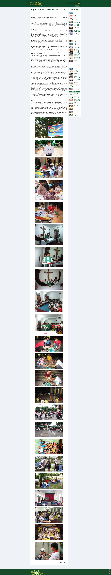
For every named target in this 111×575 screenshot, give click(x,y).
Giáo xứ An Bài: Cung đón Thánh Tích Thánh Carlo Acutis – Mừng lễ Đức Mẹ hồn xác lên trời (77, 89)
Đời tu (66, 5)
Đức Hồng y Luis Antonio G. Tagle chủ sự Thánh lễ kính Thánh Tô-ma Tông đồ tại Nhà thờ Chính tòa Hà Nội (77, 61)
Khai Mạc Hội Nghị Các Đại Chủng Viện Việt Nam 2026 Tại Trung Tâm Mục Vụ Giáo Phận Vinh (77, 52)
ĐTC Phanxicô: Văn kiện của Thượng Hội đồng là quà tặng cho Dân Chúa (77, 115)
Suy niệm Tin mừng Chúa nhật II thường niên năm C (74, 94)
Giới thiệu (44, 5)
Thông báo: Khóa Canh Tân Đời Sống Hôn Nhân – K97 (76, 16)
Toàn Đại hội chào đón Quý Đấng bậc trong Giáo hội (77, 100)
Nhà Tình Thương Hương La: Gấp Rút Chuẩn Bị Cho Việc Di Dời (77, 33)
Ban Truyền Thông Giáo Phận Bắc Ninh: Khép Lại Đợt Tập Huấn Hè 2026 (77, 30)
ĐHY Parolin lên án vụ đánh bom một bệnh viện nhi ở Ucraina (77, 109)
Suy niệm (52, 5)
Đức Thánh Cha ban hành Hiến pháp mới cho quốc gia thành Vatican (76, 44)
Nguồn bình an (76, 105)
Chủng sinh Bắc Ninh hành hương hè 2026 (77, 27)
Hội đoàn (62, 5)
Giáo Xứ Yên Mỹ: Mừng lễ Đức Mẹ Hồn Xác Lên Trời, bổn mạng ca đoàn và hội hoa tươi (77, 83)
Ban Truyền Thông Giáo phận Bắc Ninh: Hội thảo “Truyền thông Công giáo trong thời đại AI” (77, 25)
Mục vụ (56, 5)
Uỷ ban (59, 5)
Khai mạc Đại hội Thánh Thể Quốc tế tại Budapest (77, 112)
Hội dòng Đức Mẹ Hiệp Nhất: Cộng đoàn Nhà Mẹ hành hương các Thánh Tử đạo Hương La (77, 80)
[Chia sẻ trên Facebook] (64, 9)
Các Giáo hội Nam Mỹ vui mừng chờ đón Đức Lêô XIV (77, 41)
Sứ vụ (70, 5)
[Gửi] (80, 6)
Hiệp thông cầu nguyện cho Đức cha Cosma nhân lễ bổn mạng (77, 97)
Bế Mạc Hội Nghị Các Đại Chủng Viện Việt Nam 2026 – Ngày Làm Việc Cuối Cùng (77, 46)
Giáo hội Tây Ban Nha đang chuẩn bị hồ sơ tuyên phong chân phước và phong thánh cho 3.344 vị (77, 49)
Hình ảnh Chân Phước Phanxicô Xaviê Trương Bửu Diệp (77, 58)
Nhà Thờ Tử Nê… (76, 12)
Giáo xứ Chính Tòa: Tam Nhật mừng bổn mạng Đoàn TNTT (77, 103)
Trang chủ (41, 6)
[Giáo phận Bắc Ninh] (36, 3)
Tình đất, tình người (76, 73)
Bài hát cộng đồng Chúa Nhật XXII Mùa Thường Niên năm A (76, 19)
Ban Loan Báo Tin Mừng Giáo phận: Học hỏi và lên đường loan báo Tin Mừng (77, 22)
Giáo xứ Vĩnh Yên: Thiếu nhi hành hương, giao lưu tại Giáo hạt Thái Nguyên (77, 77)
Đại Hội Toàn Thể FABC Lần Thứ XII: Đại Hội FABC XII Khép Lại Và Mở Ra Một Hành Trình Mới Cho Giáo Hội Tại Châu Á (77, 55)
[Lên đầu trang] (110, 573)
